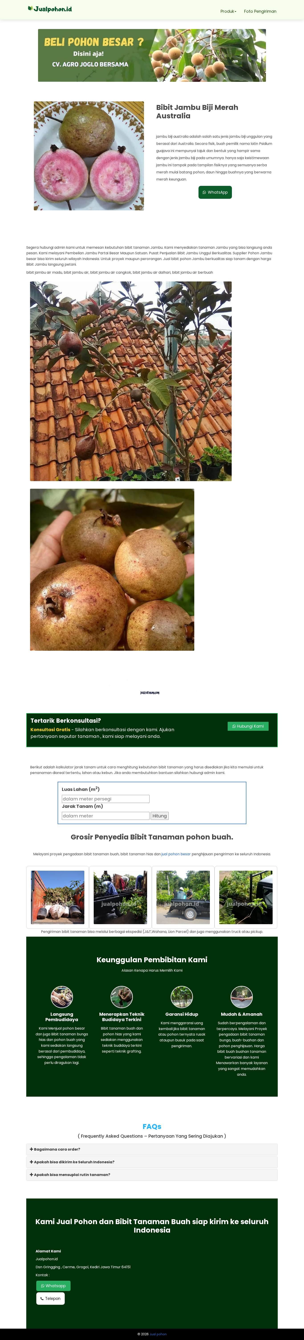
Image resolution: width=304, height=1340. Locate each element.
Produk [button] (227, 11)
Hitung (159, 816)
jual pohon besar (176, 854)
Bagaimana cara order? (56, 1149)
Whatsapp (55, 1286)
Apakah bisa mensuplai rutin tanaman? (71, 1174)
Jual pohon (158, 1334)
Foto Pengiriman (260, 11)
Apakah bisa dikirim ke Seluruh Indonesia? (73, 1162)
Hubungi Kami (250, 726)
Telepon (53, 1298)
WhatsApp (218, 192)
